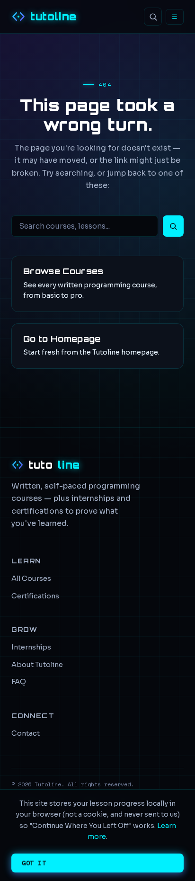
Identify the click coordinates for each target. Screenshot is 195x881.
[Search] (153, 17)
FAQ (18, 681)
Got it (34, 863)
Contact (25, 733)
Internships (31, 647)
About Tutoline (37, 664)
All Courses (31, 578)
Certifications (35, 596)
